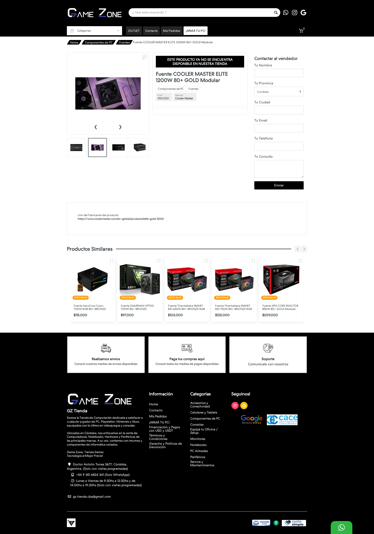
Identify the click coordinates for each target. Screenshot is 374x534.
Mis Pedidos (158, 416)
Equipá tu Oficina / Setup (204, 431)
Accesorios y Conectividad (200, 404)
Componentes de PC (99, 42)
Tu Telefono (263, 138)
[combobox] (279, 91)
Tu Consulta (263, 156)
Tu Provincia (263, 83)
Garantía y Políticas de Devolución (165, 445)
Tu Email (260, 120)
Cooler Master (184, 98)
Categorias (84, 30)
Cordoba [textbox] (263, 91)
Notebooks (198, 445)
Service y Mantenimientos (202, 463)
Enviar (279, 185)
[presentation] (95, 126)
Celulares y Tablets (203, 412)
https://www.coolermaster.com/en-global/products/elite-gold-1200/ (121, 218)
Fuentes (124, 42)
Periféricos (197, 457)
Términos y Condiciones (158, 437)
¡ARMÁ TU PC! (159, 422)
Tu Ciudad (262, 102)
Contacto (156, 410)
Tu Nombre (263, 65)
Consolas (196, 424)
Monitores (197, 439)
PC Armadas (199, 451)
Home (74, 42)
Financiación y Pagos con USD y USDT (164, 428)
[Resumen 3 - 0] (111, 260)
